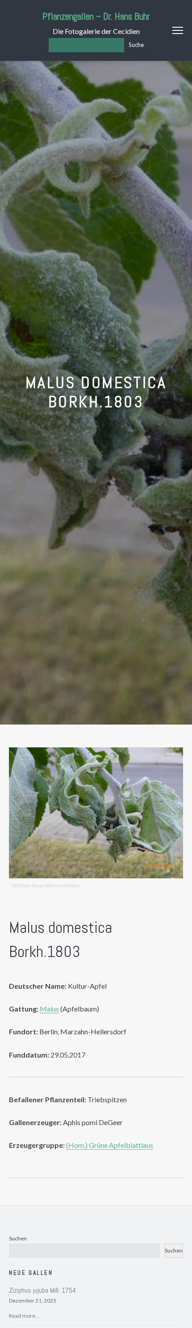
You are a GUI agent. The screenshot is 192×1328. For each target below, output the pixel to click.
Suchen (18, 1238)
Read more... (24, 1315)
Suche (136, 44)
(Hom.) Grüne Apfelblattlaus (109, 1145)
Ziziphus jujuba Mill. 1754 (42, 1290)
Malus (49, 1008)
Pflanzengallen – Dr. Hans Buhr (96, 16)
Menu (177, 30)
